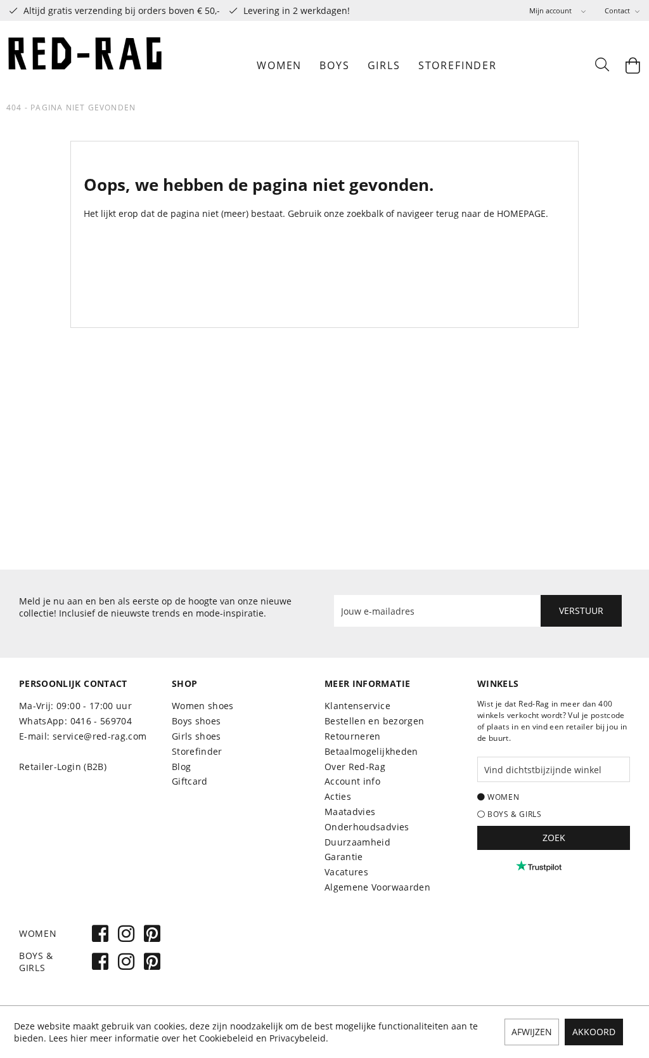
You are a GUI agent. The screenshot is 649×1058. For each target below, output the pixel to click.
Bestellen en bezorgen (374, 721)
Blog (181, 767)
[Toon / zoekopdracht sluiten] (601, 65)
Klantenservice (357, 706)
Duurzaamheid (357, 842)
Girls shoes (196, 736)
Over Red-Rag (354, 767)
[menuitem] (557, 10)
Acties (337, 796)
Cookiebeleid (226, 1038)
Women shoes (203, 706)
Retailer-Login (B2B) (62, 767)
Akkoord (593, 1032)
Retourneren (352, 736)
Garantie (343, 857)
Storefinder (197, 751)
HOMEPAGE (521, 213)
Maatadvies (350, 812)
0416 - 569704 (101, 721)
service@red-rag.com (100, 736)
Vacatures (346, 872)
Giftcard (190, 781)
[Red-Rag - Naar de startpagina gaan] (85, 65)
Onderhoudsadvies (366, 827)
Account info (352, 781)
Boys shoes (196, 721)
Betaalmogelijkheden (371, 751)
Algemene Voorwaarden (377, 887)
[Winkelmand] (633, 65)
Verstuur (581, 610)
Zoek (554, 838)
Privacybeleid (297, 1038)
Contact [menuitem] (618, 10)
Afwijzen (531, 1032)
